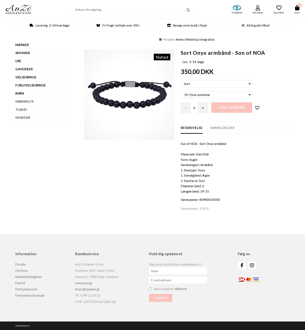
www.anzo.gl (83, 283)
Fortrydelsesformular (30, 295)
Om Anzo (21, 270)
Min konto (258, 12)
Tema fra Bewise (22, 326)
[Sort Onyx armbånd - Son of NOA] (129, 95)
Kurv (297, 12)
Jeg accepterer (170, 289)
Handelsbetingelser (28, 277)
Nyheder (22, 117)
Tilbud (21, 109)
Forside (168, 39)
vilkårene (180, 289)
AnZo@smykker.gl (87, 289)
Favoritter (278, 12)
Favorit (20, 283)
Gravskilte (24, 101)
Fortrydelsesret (26, 289)
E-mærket (237, 12)
